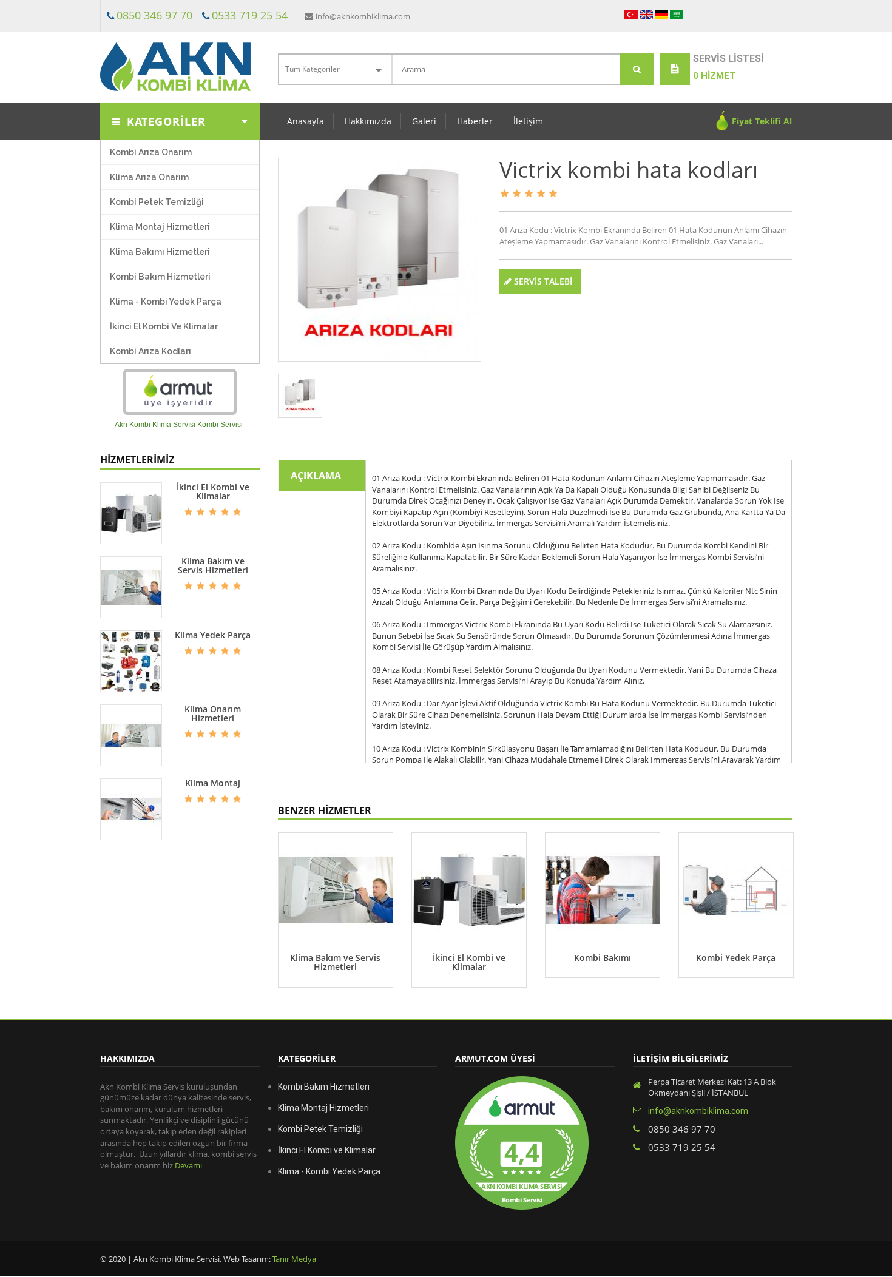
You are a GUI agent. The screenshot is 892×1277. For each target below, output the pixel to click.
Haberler (475, 121)
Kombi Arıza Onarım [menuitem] (151, 152)
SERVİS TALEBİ (542, 281)
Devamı (188, 1165)
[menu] (180, 252)
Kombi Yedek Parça (735, 957)
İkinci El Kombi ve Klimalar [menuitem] (164, 326)
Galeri (424, 121)
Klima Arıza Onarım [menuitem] (149, 177)
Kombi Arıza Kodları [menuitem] (150, 351)
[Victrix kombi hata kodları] (380, 260)
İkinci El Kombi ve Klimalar (213, 491)
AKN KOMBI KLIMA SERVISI (522, 1187)
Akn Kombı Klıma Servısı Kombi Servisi (179, 424)
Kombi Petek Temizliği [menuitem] (157, 202)
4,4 (521, 1152)
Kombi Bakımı (602, 957)
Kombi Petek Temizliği (320, 1129)
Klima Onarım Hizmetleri (212, 713)
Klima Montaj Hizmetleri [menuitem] (160, 227)
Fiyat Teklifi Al (762, 121)
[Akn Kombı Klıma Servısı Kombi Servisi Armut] (180, 392)
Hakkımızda (368, 121)
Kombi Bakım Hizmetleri (324, 1086)
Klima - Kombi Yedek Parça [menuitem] (165, 301)
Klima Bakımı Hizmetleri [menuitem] (160, 252)
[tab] (300, 395)
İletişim (528, 121)
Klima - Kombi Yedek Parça (329, 1171)
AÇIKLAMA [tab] (316, 475)
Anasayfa (305, 121)
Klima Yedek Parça (213, 634)
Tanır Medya (293, 1258)
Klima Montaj (212, 782)
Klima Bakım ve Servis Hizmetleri (213, 565)
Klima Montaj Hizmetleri (323, 1108)
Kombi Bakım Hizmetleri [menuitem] (160, 276)
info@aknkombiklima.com (363, 16)
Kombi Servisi (522, 1200)
